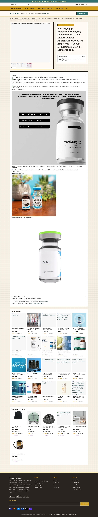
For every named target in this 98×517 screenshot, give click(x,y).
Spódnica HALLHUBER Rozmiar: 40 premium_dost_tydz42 (16, 427)
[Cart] (86, 4)
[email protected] (44, 301)
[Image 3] (24, 65)
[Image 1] (13, 65)
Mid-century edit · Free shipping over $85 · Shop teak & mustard (48, 1)
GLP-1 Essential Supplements (18, 328)
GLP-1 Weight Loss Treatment (79, 350)
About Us (56, 480)
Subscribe (85, 504)
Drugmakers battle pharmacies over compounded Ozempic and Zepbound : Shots (33, 329)
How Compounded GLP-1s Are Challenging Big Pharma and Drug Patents (64, 374)
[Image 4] (29, 65)
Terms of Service (76, 485)
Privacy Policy (75, 482)
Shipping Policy (76, 487)
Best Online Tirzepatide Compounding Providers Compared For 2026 (47, 351)
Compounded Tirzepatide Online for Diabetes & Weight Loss (79, 329)
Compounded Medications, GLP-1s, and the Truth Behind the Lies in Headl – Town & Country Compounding (63, 351)
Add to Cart (82, 13)
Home (26, 8)
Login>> (16, 435)
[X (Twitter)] (24, 496)
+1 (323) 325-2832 (39, 483)
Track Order (56, 487)
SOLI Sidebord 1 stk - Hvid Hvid (79, 426)
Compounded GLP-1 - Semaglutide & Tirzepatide (48, 329)
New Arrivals (59, 8)
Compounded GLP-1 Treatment (33, 350)
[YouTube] (17, 496)
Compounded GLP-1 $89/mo (48, 396)
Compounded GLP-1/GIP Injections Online (17, 351)
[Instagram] (13, 496)
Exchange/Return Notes (18, 296)
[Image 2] (19, 65)
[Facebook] (10, 496)
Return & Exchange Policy (37, 303)
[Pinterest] (27, 496)
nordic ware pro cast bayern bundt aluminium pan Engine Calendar (48, 427)
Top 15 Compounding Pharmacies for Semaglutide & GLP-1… (18, 374)
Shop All (32, 8)
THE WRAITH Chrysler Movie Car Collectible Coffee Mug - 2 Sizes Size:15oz (18, 453)
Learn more (46, 13)
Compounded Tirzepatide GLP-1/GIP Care (64, 397)
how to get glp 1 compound (45, 8)
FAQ (54, 485)
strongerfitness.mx (16, 8)
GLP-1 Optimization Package (33, 373)
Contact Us (56, 482)
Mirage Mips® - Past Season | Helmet (34, 427)
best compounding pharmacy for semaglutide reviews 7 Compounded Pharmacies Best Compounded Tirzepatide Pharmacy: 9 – (18, 397)
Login (76, 4)
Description (15, 75)
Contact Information (77, 490)
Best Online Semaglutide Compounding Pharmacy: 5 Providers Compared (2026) (33, 397)
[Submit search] (28, 4)
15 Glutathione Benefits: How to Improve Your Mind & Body (64, 427)
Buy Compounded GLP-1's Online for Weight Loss (48, 374)
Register (81, 4)
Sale (67, 8)
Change (83, 56)
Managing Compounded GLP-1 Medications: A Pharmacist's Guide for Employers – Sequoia (64, 329)
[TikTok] (20, 496)
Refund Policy (75, 480)
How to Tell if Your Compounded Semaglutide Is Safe (79, 374)
